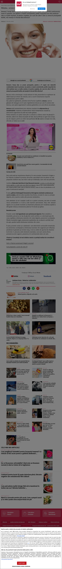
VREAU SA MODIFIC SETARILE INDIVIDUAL (21, 566)
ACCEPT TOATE (21, 563)
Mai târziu (32, 9)
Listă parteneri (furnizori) (7, 559)
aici (28, 543)
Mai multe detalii (21, 535)
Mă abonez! (41, 9)
